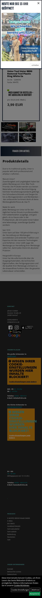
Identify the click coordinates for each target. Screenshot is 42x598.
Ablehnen (36, 590)
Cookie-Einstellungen (20, 590)
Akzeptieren (35, 594)
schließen (35, 65)
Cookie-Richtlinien (21, 585)
